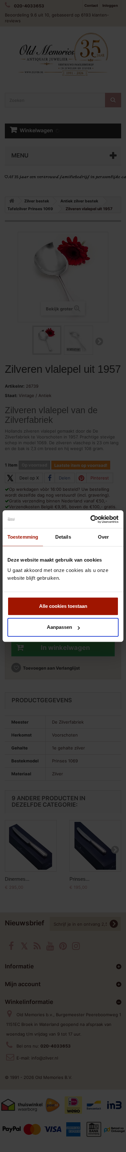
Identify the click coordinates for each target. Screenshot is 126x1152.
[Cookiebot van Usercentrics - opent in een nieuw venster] (91, 519)
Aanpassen (59, 627)
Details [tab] (63, 537)
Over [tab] (103, 537)
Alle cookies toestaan (63, 606)
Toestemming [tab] (22, 537)
